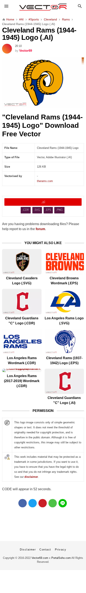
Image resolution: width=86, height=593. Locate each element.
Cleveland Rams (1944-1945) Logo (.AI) (39, 33)
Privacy (60, 549)
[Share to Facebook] (22, 503)
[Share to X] (32, 503)
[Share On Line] (62, 503)
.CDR (26, 210)
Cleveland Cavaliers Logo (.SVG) (22, 280)
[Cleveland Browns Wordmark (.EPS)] (64, 261)
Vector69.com (40, 557)
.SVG (37, 210)
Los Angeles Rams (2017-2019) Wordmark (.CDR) (21, 381)
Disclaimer (28, 549)
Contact (45, 549)
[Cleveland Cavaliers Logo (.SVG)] (22, 261)
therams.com (45, 181)
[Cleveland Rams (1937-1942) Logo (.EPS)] (64, 341)
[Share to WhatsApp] (52, 503)
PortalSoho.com (61, 557)
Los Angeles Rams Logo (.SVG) (64, 320)
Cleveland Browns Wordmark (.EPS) (64, 280)
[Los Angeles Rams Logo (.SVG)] (64, 301)
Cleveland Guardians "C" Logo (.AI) (64, 400)
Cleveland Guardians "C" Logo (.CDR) (21, 320)
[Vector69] (43, 7)
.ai (43, 202)
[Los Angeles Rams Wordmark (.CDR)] (22, 341)
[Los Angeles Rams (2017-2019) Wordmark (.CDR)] (22, 370)
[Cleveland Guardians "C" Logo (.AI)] (64, 381)
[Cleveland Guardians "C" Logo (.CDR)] (22, 301)
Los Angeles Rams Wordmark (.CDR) (22, 360)
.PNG (59, 210)
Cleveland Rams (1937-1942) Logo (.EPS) (64, 360)
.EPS (48, 210)
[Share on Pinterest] (42, 503)
